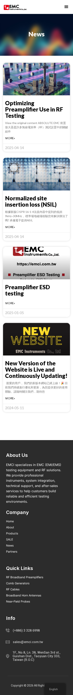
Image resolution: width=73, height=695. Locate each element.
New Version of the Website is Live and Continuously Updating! (36, 369)
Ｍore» (10, 138)
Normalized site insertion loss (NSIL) (31, 201)
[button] (66, 7)
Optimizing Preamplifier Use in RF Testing (34, 109)
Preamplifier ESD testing (27, 290)
